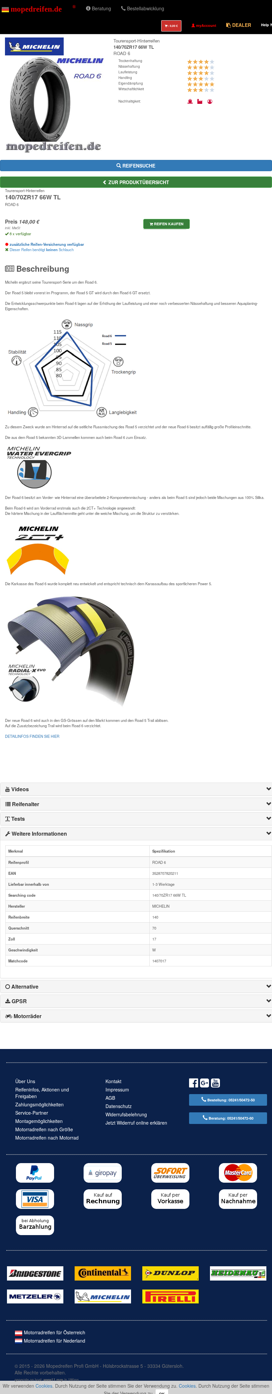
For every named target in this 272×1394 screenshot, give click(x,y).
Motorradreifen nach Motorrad (47, 1137)
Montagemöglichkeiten (39, 1121)
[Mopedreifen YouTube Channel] (215, 1084)
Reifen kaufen (168, 223)
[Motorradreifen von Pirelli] (170, 1295)
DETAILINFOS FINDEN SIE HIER (32, 736)
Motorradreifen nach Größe (44, 1129)
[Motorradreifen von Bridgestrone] (35, 1272)
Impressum (117, 1089)
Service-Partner (31, 1112)
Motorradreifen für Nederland (54, 1340)
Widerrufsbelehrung (126, 1114)
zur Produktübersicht (138, 182)
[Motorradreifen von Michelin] (103, 1295)
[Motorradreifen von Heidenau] (238, 1272)
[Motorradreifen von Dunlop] (170, 1272)
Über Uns (25, 1081)
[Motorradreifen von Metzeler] (35, 1295)
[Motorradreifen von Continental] (103, 1272)
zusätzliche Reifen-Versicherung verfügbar (46, 244)
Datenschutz (118, 1106)
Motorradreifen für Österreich (54, 1332)
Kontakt (113, 1081)
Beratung (101, 8)
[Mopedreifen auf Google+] (204, 1084)
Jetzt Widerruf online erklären (136, 1122)
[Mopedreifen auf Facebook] (193, 1084)
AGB (110, 1097)
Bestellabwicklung (145, 8)
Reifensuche (138, 165)
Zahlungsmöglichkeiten (39, 1104)
